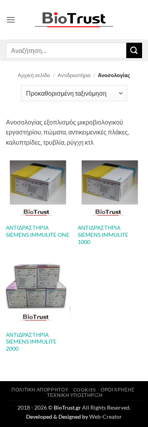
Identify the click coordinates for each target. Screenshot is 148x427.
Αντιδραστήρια (74, 75)
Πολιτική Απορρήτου (39, 390)
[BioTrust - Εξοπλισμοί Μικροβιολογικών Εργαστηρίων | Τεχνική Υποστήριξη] (74, 20)
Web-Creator (105, 416)
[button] (10, 19)
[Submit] (134, 50)
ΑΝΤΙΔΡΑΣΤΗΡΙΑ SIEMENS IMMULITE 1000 (103, 235)
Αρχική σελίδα (34, 75)
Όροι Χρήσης (118, 390)
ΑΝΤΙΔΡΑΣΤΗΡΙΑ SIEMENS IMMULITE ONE (37, 231)
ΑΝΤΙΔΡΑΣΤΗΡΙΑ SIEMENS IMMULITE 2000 (31, 342)
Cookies (84, 390)
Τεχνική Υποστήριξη (75, 395)
